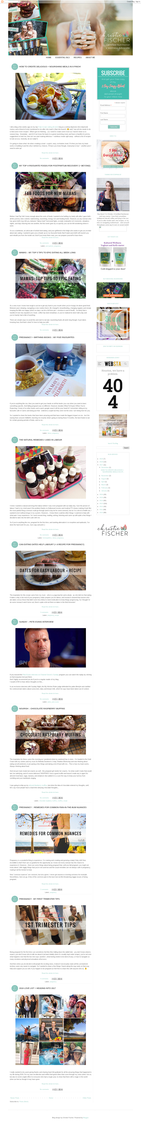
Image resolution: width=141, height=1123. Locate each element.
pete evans (55, 702)
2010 (101, 512)
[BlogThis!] (55, 158)
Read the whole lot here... (51, 153)
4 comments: (44, 979)
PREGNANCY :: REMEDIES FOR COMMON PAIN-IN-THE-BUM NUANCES (52, 807)
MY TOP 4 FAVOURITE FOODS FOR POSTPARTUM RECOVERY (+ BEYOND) (54, 166)
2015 (101, 497)
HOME (48, 57)
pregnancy (57, 246)
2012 (101, 506)
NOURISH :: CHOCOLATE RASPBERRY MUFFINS (42, 708)
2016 (101, 494)
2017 (101, 465)
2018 (101, 462)
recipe (57, 615)
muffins (60, 801)
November (105, 476)
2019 (101, 459)
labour (49, 433)
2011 (101, 509)
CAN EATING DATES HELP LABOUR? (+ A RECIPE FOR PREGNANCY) (51, 544)
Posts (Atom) (23, 1101)
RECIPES (78, 57)
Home (51, 1098)
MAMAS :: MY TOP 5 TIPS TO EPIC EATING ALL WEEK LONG (47, 252)
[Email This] (53, 158)
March (103, 485)
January (104, 491)
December (105, 467)
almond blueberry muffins (38, 785)
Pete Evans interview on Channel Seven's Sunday (41, 675)
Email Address (105, 105)
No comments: (45, 158)
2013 (101, 503)
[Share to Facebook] (60, 158)
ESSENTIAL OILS (62, 57)
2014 (101, 500)
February (104, 488)
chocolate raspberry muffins (48, 801)
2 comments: (44, 889)
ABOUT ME (90, 57)
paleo (49, 702)
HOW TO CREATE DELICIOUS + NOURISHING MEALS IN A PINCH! (50, 67)
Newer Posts (14, 1098)
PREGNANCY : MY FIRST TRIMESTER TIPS (39, 899)
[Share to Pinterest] (62, 158)
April (103, 482)
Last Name (104, 119)
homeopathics (47, 538)
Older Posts (87, 1098)
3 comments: (44, 612)
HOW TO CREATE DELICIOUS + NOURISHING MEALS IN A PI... (112, 471)
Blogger (85, 1117)
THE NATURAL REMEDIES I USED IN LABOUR (40, 440)
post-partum (49, 246)
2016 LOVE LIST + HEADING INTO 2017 (37, 988)
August (104, 479)
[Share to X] (58, 158)
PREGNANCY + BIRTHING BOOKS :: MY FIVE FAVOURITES (46, 337)
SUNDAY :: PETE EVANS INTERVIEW (36, 622)
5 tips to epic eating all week (48, 127)
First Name (104, 113)
